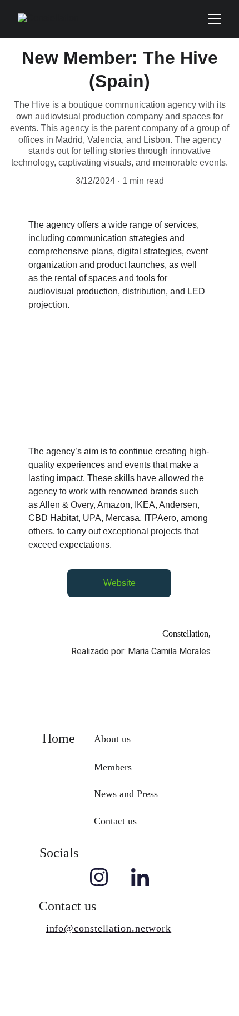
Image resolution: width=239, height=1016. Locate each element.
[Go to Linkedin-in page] (140, 877)
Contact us (115, 821)
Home (58, 738)
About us (112, 738)
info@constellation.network (108, 928)
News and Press (126, 793)
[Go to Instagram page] (99, 877)
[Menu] (214, 19)
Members (113, 767)
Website (119, 583)
